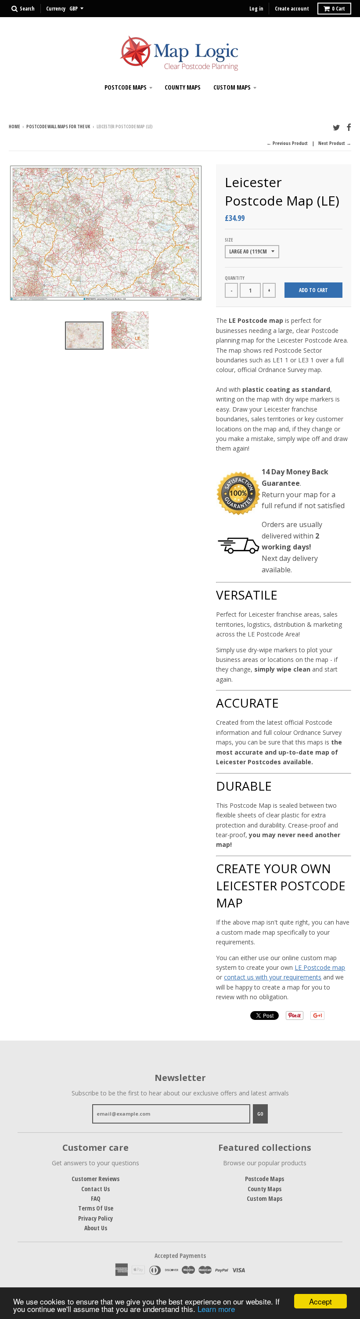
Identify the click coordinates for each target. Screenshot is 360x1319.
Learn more (216, 1308)
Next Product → (334, 143)
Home (14, 126)
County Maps (183, 87)
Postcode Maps (125, 87)
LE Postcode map (320, 967)
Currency (55, 8)
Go (260, 1113)
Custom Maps (232, 87)
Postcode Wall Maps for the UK (58, 126)
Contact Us (95, 1189)
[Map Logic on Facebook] (348, 127)
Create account (292, 8)
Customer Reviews (95, 1178)
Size (229, 240)
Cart (338, 8)
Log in (256, 8)
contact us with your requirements (272, 977)
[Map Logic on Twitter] (336, 127)
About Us (95, 1228)
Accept (320, 1301)
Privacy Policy (95, 1218)
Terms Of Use (95, 1208)
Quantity (235, 278)
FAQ (96, 1198)
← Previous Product (287, 143)
